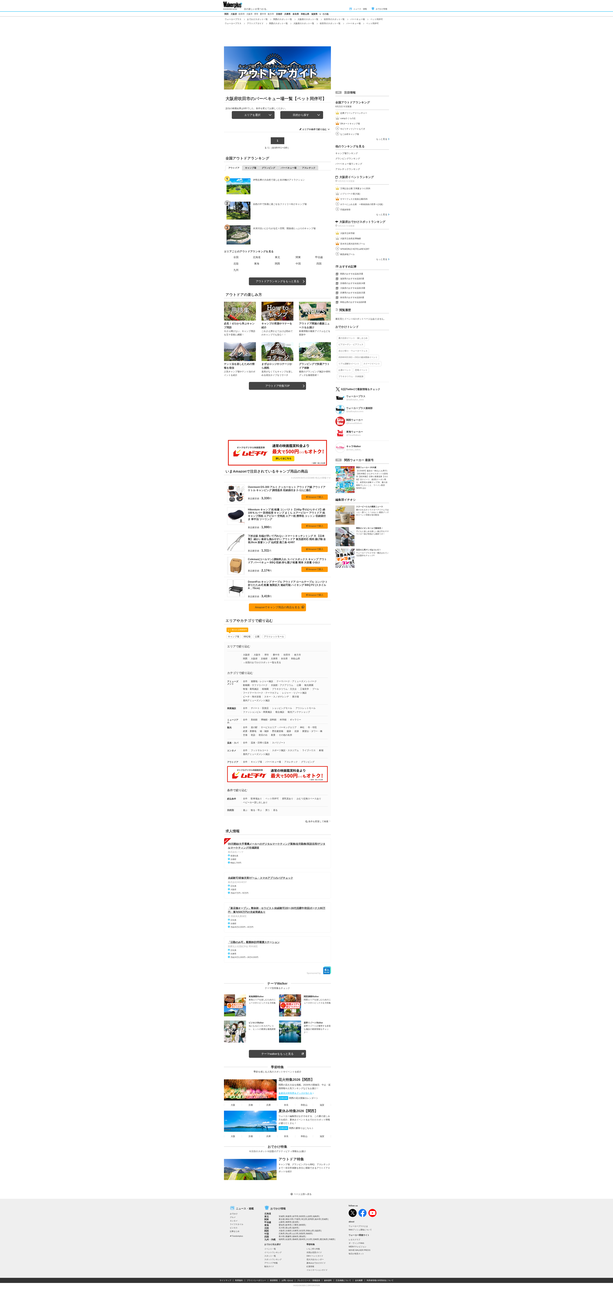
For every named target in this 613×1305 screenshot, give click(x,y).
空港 (245, 735)
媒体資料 (328, 1280)
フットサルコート (260, 750)
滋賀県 (314, 14)
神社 (302, 727)
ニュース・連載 (360, 9)
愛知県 (281, 1225)
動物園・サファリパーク (255, 685)
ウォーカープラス (233, 19)
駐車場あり (256, 798)
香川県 (281, 1236)
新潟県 (295, 1222)
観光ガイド (269, 1266)
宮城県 (281, 1216)
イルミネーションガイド (317, 1270)
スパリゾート (278, 742)
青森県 (288, 1216)
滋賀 (322, 1105)
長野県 (288, 1222)
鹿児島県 (324, 1239)
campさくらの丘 (348, 118)
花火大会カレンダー (315, 1259)
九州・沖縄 (270, 1239)
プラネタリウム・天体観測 (350, 376)
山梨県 (281, 1222)
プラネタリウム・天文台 (284, 689)
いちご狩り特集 (313, 1249)
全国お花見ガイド (314, 1252)
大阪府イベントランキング (356, 177)
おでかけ (234, 1214)
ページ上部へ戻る (303, 1194)
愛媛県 (288, 1236)
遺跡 (289, 731)
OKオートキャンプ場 (350, 123)
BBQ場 (247, 636)
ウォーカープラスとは (358, 1226)
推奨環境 (274, 1280)
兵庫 (268, 1105)
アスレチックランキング (347, 169)
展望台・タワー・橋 (312, 731)
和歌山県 (305, 14)
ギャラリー (295, 719)
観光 (229, 727)
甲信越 (319, 257)
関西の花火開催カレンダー (297, 1098)
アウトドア (232, 762)
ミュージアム (232, 721)
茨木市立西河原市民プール (352, 244)
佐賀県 (288, 1239)
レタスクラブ (354, 1240)
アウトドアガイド (255, 23)
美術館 (254, 719)
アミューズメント (232, 682)
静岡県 (302, 1225)
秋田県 (302, 1216)
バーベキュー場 (357, 19)
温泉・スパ (232, 743)
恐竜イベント (361, 370)
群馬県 (311, 1219)
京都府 (279, 14)
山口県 (295, 1233)
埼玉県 (304, 1219)
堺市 (256, 14)
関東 (298, 257)
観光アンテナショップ (299, 712)
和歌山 (304, 1105)
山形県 (309, 1216)
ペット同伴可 (272, 798)
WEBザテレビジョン (357, 1247)
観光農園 (308, 685)
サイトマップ (225, 1280)
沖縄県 (331, 1239)
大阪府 (234, 14)
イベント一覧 (270, 1249)
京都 (250, 1105)
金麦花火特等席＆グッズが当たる (295, 1093)
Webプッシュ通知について (360, 1230)
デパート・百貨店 (260, 708)
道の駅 (254, 727)
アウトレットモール (274, 636)
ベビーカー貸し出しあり (255, 802)
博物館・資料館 (268, 719)
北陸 (235, 263)
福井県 (295, 1228)
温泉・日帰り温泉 (260, 742)
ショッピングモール (282, 708)
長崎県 (295, 1239)
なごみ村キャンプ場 (349, 134)
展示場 (295, 696)
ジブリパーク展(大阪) (350, 194)
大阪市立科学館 (347, 233)
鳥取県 (302, 1233)
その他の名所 (285, 735)
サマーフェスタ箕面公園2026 (353, 199)
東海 (256, 263)
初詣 (253, 735)
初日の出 (263, 735)
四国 (319, 263)
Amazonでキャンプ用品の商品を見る (277, 607)
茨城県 (325, 1219)
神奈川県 (289, 1219)
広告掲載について (343, 1280)
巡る (275, 810)
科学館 (283, 719)
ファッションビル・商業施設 (257, 712)
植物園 (265, 689)
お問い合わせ (287, 1280)
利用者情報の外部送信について (380, 1280)
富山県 (288, 1228)
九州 (235, 270)
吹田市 (241, 14)
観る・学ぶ (256, 810)
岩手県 (295, 1216)
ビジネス (234, 1228)
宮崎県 (316, 1239)
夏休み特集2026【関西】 (298, 1111)
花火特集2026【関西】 (296, 1080)
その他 (325, 14)
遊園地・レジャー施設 (262, 681)
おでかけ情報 (381, 9)
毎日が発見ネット (356, 1254)
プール (315, 689)
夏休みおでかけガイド (316, 1263)
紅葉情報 (310, 1266)
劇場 (321, 750)
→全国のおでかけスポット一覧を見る (262, 662)
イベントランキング (273, 1252)
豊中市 (263, 14)
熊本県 (302, 1239)
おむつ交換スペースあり (309, 798)
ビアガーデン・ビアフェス (350, 344)
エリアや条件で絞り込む (314, 129)
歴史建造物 (277, 731)
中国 (298, 263)
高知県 (302, 1236)
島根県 (309, 1233)
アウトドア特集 (291, 1159)
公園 (257, 636)
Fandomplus (237, 1236)
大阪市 (249, 14)
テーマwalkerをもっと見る (277, 1053)
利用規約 (239, 1280)
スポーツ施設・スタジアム (285, 750)
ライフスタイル (236, 1224)
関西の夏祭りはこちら (295, 1128)
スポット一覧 (270, 1256)
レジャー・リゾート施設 (294, 692)
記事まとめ (234, 1231)
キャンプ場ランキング (346, 153)
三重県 (295, 1225)
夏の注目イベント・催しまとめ (352, 338)
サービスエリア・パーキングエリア (279, 727)
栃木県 (318, 1219)
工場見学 (304, 689)
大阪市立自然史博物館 (350, 238)
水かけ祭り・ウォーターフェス (352, 351)
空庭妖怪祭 (345, 209)
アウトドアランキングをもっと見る (277, 281)
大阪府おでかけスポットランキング (362, 221)
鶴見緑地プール (347, 254)
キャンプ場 (233, 636)
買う (267, 810)
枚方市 (271, 14)
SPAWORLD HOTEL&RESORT (354, 249)
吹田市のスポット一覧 (334, 19)
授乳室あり (287, 798)
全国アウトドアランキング (352, 102)
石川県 (281, 1228)
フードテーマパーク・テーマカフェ (261, 692)
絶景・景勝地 (249, 731)
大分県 (309, 1239)
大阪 (233, 1105)
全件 (245, 681)
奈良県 (296, 14)
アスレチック (291, 762)
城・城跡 (264, 731)
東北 (277, 257)
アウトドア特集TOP (277, 385)
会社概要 (359, 1280)
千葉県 (297, 1219)
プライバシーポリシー (256, 1280)
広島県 (281, 1233)
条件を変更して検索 (318, 821)
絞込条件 (231, 798)
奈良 (286, 1105)
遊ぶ (245, 810)
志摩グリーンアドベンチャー (353, 113)
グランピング (307, 762)
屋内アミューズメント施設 (256, 700)
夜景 (273, 735)
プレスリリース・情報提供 (308, 1280)
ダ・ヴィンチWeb (356, 1243)
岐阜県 (288, 1225)
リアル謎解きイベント (348, 363)
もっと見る (381, 139)
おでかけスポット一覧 (257, 19)
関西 (226, 14)
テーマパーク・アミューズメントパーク (296, 681)
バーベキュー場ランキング (348, 164)
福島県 (316, 1216)
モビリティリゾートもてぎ (352, 129)
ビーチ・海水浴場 (252, 696)
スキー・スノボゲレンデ (276, 696)
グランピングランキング (347, 158)
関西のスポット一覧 (282, 19)
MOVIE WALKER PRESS (359, 1250)
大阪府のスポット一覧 (308, 19)
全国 (235, 257)
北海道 (257, 257)
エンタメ (231, 750)
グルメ (233, 1217)
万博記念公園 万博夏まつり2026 (355, 188)
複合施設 (279, 712)
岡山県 (288, 1233)
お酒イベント (344, 370)
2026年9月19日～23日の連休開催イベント (358, 357)
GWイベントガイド (314, 1256)
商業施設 (231, 708)
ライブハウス (309, 750)
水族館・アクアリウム (282, 685)
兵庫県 (287, 14)
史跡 (296, 731)
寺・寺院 (312, 727)
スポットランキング (273, 1259)
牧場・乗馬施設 (251, 689)
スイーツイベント (371, 363)
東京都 (281, 1219)
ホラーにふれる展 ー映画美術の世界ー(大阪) (361, 204)
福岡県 (281, 1239)
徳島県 (295, 1236)
